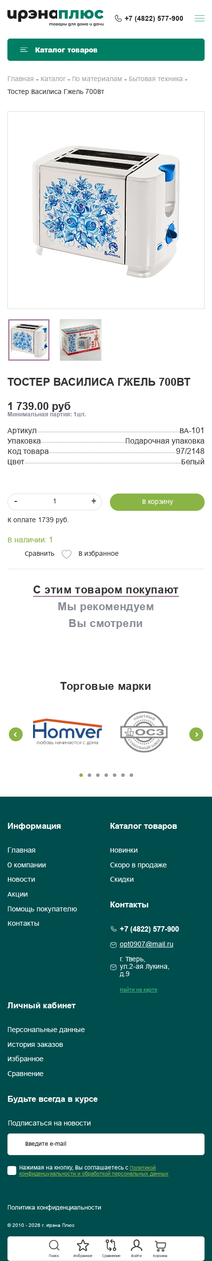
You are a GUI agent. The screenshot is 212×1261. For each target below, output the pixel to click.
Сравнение (25, 1074)
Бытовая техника (156, 79)
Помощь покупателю (42, 909)
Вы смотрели (106, 623)
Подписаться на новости (49, 1123)
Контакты (23, 923)
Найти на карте (138, 990)
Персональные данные (46, 1030)
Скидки (122, 879)
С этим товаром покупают (106, 589)
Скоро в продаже (138, 865)
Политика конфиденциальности (54, 1208)
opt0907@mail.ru (147, 945)
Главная (20, 79)
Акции (17, 894)
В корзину (157, 502)
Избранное (25, 1059)
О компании (26, 865)
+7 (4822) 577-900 (154, 18)
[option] (106, 210)
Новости (21, 879)
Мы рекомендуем (106, 606)
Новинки (124, 850)
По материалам (97, 79)
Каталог (53, 79)
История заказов (35, 1044)
